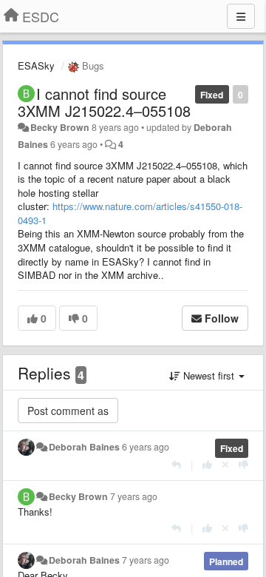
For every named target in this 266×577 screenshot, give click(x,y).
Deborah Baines (84, 446)
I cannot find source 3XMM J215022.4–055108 (104, 102)
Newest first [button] (208, 375)
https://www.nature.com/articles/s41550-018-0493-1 (130, 213)
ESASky (36, 65)
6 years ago (145, 446)
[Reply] (176, 464)
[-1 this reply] (243, 464)
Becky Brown (59, 127)
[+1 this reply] (207, 464)
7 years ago (133, 496)
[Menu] (241, 16)
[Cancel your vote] (225, 464)
